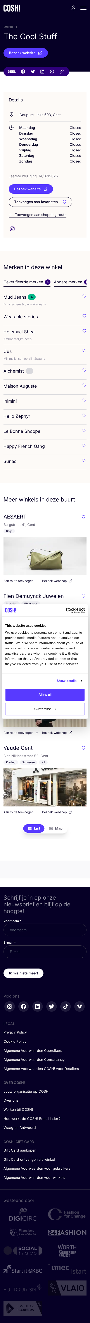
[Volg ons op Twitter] (51, 1006)
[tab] (26, 282)
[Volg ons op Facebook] (23, 1006)
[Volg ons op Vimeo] (79, 1006)
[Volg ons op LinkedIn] (37, 1006)
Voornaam (12, 921)
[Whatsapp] (52, 71)
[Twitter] (33, 71)
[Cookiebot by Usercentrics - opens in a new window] (66, 610)
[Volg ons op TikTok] (65, 1006)
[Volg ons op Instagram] (9, 1006)
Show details (66, 681)
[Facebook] (23, 71)
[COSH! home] (11, 8)
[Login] (73, 8)
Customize (42, 709)
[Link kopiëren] (61, 71)
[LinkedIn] (42, 71)
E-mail (9, 942)
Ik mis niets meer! (23, 973)
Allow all (45, 695)
